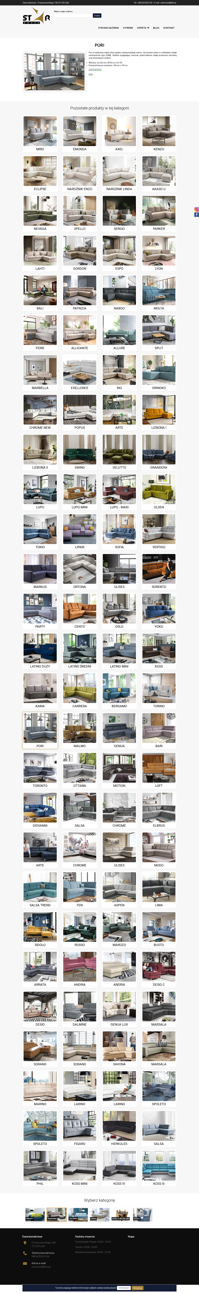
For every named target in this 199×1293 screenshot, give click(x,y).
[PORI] (54, 71)
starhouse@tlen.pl (168, 3)
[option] (35, 1214)
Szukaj (97, 15)
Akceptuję (137, 1288)
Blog (156, 27)
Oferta (141, 27)
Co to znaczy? (124, 1288)
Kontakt (169, 27)
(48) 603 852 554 (145, 3)
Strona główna (108, 27)
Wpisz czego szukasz (63, 11)
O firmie (128, 27)
